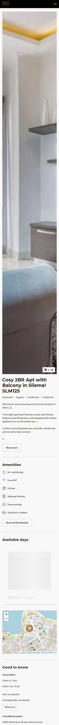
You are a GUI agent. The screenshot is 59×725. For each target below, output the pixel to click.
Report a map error (48, 652)
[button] (33, 636)
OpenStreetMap (34, 652)
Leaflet (22, 652)
